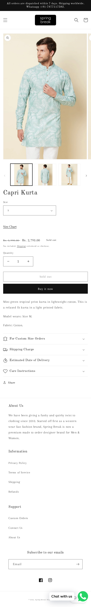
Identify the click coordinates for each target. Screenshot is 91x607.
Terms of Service (19, 472)
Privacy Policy (17, 462)
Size (5, 202)
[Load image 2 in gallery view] (45, 175)
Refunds (13, 491)
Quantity (8, 252)
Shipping (21, 246)
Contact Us (15, 527)
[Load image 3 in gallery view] (69, 175)
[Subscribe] (77, 564)
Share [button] (11, 382)
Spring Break (40, 600)
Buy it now (45, 288)
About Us (14, 537)
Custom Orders (18, 518)
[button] (5, 20)
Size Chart (10, 227)
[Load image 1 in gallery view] (21, 175)
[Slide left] (4, 175)
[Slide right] (86, 175)
